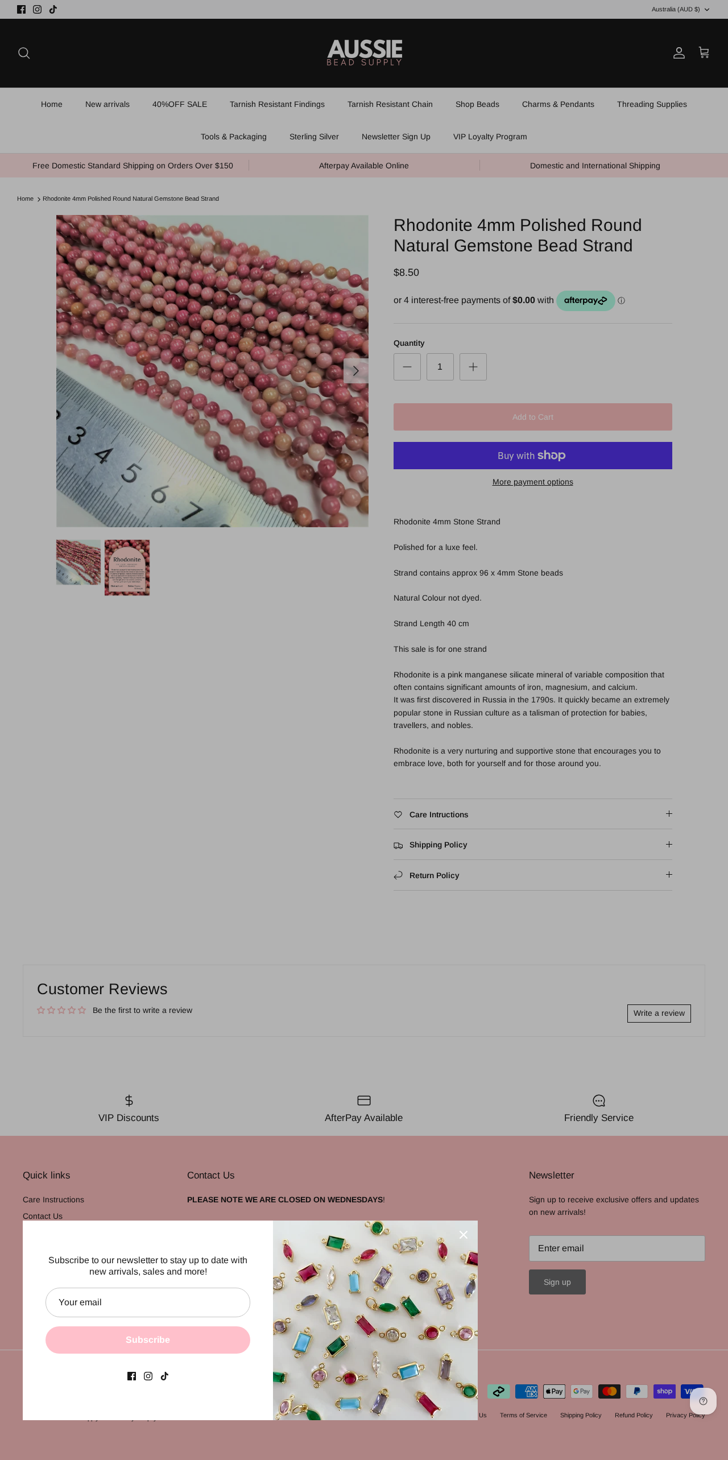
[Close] (463, 1234)
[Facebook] (131, 1376)
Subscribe (148, 1340)
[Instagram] (148, 1376)
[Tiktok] (164, 1376)
